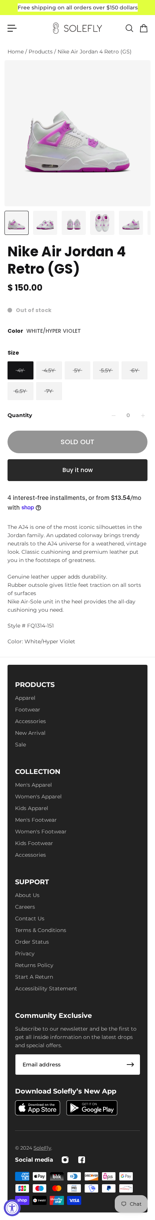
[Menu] (12, 28)
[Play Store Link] (91, 1107)
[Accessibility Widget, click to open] (12, 1207)
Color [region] (44, 331)
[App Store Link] (37, 1107)
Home (16, 51)
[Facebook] (81, 1159)
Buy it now (77, 470)
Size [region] (13, 352)
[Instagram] (65, 1159)
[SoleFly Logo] (77, 28)
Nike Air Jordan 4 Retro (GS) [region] (67, 260)
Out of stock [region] (34, 310)
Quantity (20, 415)
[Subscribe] (130, 1064)
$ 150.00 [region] (25, 288)
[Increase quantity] (142, 415)
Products (41, 51)
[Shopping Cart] (143, 28)
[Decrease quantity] (113, 415)
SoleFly (42, 1148)
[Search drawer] (129, 28)
